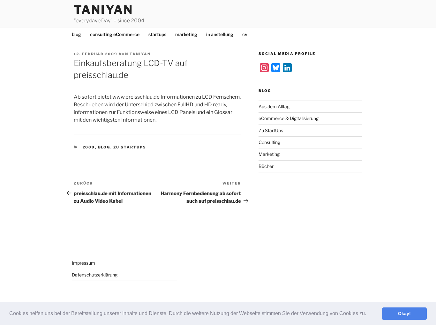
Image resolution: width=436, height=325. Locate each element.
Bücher (266, 166)
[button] (368, 314)
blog (76, 34)
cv (244, 34)
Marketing (269, 154)
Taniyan (103, 10)
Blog (104, 147)
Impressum (83, 263)
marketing (186, 34)
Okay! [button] (404, 313)
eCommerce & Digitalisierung (289, 118)
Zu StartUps (130, 147)
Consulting (269, 142)
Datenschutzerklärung (94, 274)
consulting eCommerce (114, 34)
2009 (89, 147)
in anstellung (219, 34)
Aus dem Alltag (274, 106)
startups (157, 34)
